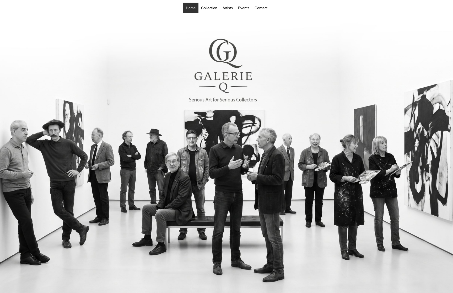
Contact (261, 8)
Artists (228, 8)
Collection (209, 8)
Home (191, 8)
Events (243, 8)
